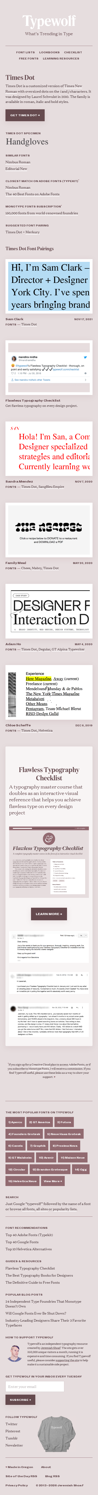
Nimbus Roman (17, 161)
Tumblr (11, 1438)
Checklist (73, 52)
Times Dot (29, 324)
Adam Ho (13, 644)
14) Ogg (81, 1169)
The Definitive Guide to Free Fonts (32, 1282)
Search (11, 1197)
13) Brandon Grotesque (50, 1169)
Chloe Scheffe (18, 725)
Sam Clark (14, 319)
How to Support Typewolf (29, 1337)
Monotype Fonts (38, 1069)
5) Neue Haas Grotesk (64, 1134)
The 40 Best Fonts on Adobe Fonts (32, 193)
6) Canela (15, 1145)
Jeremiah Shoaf (50, 1348)
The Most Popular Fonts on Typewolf (39, 1112)
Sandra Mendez (19, 481)
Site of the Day (21, 1476)
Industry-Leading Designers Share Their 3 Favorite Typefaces (45, 1323)
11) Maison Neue (73, 1157)
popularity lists (65, 1208)
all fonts (28, 1208)
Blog (52, 1476)
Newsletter (14, 1445)
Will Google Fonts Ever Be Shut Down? (35, 1313)
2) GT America (39, 1122)
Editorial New (16, 168)
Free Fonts (29, 58)
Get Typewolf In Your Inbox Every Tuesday (43, 1376)
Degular (44, 649)
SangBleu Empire (51, 486)
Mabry (36, 567)
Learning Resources (61, 58)
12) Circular (16, 1169)
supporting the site (67, 1360)
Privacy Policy (16, 1485)
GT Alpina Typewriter (68, 649)
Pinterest (12, 1430)
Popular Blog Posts (24, 1294)
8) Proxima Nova (65, 1145)
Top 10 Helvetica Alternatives (28, 1248)
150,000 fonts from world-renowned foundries (41, 212)
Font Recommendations (26, 1228)
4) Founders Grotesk (24, 1134)
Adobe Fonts (77, 1064)
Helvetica (46, 730)
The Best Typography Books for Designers (39, 1275)
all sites (42, 1208)
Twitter (11, 1423)
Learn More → (49, 914)
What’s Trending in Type (49, 33)
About (46, 1467)
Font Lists (25, 52)
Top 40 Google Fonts (22, 1241)
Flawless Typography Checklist (32, 400)
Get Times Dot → (25, 115)
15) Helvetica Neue (22, 1181)
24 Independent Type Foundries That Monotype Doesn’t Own (43, 1304)
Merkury (33, 231)
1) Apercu (15, 1122)
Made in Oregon (19, 1467)
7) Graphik (38, 1145)
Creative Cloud (40, 1064)
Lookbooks (49, 52)
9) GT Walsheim (20, 1157)
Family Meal (15, 563)
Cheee (25, 567)
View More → (53, 1181)
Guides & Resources (23, 1261)
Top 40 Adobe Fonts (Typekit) (29, 1234)
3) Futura (64, 1122)
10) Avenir (46, 1157)
